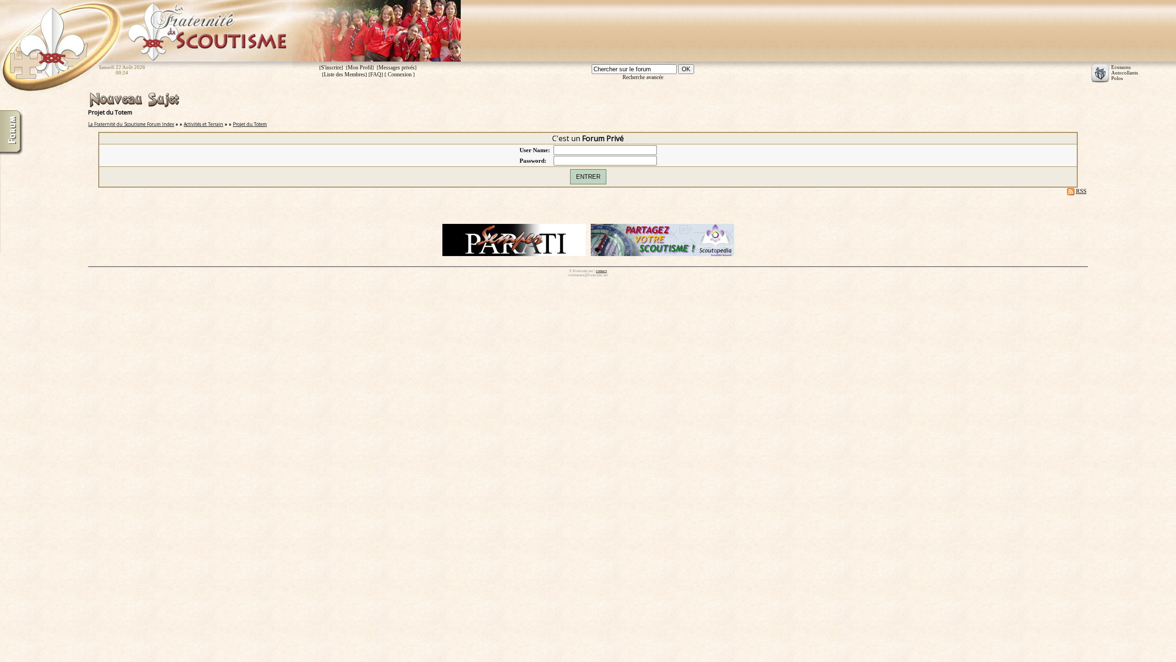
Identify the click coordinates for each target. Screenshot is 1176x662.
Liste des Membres (344, 74)
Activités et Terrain (203, 124)
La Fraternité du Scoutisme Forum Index (131, 124)
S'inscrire (331, 67)
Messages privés (397, 67)
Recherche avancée (642, 77)
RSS (1081, 191)
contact (601, 271)
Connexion (400, 74)
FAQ (375, 74)
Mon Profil (360, 67)
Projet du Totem (250, 124)
